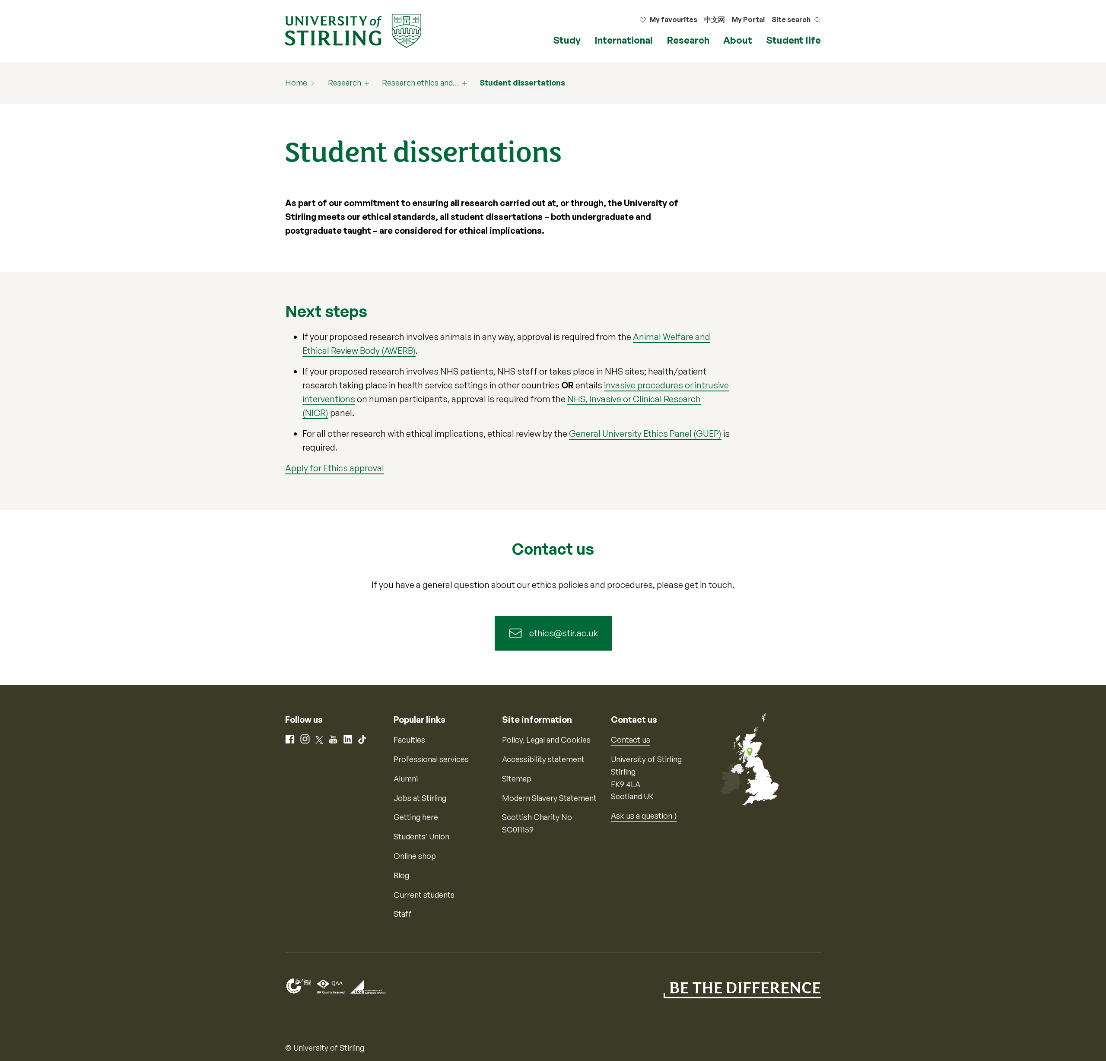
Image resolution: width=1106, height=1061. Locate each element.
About (737, 40)
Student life (793, 40)
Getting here (416, 817)
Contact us (630, 739)
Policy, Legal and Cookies (546, 739)
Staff (403, 913)
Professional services (431, 759)
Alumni (406, 778)
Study (567, 40)
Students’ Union (421, 836)
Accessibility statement (543, 759)
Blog (401, 875)
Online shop (415, 856)
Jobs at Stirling (420, 798)
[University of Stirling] (353, 30)
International (623, 40)
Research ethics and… (420, 82)
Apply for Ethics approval (334, 468)
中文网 (714, 19)
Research (688, 40)
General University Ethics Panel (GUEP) (645, 433)
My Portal (748, 19)
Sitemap (516, 778)
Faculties (409, 739)
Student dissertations (522, 82)
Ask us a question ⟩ (644, 815)
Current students (424, 894)
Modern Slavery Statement (549, 798)
